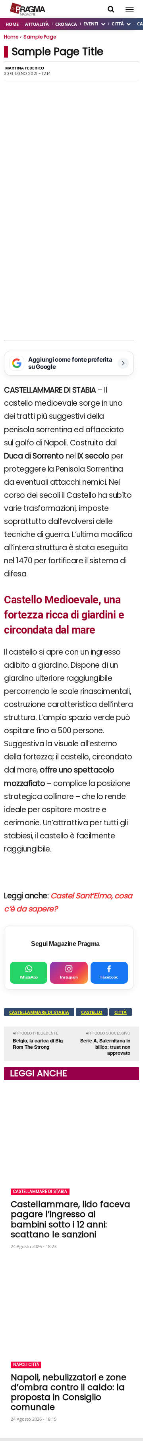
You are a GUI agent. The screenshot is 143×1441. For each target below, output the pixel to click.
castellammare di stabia (39, 1012)
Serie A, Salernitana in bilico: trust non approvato (105, 1046)
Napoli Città (26, 1365)
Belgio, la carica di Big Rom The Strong (38, 1043)
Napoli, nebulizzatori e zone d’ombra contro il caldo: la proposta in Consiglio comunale (68, 1392)
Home (11, 36)
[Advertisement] (71, 264)
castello (91, 1012)
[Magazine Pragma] (28, 9)
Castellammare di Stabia (40, 1191)
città (120, 1012)
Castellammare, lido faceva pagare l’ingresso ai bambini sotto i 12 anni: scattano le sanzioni (70, 1219)
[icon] (111, 9)
